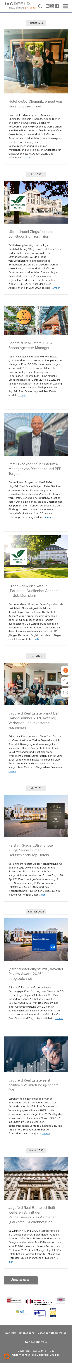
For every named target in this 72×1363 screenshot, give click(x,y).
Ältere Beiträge (20, 1280)
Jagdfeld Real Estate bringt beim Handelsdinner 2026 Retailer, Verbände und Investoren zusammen (34, 720)
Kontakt (10, 1333)
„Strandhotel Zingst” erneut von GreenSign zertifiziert (30, 234)
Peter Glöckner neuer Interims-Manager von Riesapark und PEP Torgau (34, 468)
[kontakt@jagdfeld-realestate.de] (66, 693)
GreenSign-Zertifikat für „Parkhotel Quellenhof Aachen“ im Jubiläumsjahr (33, 590)
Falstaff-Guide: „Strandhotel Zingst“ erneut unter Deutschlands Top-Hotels (31, 850)
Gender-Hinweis (36, 1342)
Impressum (26, 1333)
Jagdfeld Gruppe (48, 1355)
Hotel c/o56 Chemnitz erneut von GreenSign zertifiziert (35, 104)
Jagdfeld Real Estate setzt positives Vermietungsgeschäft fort (33, 1085)
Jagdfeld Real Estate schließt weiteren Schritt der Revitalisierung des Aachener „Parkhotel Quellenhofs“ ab (32, 1215)
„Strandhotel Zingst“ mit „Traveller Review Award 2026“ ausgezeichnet (35, 973)
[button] (6, 1356)
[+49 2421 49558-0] (66, 681)
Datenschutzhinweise (52, 1333)
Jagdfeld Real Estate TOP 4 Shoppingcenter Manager (30, 345)
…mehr (27, 157)
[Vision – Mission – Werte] (66, 670)
